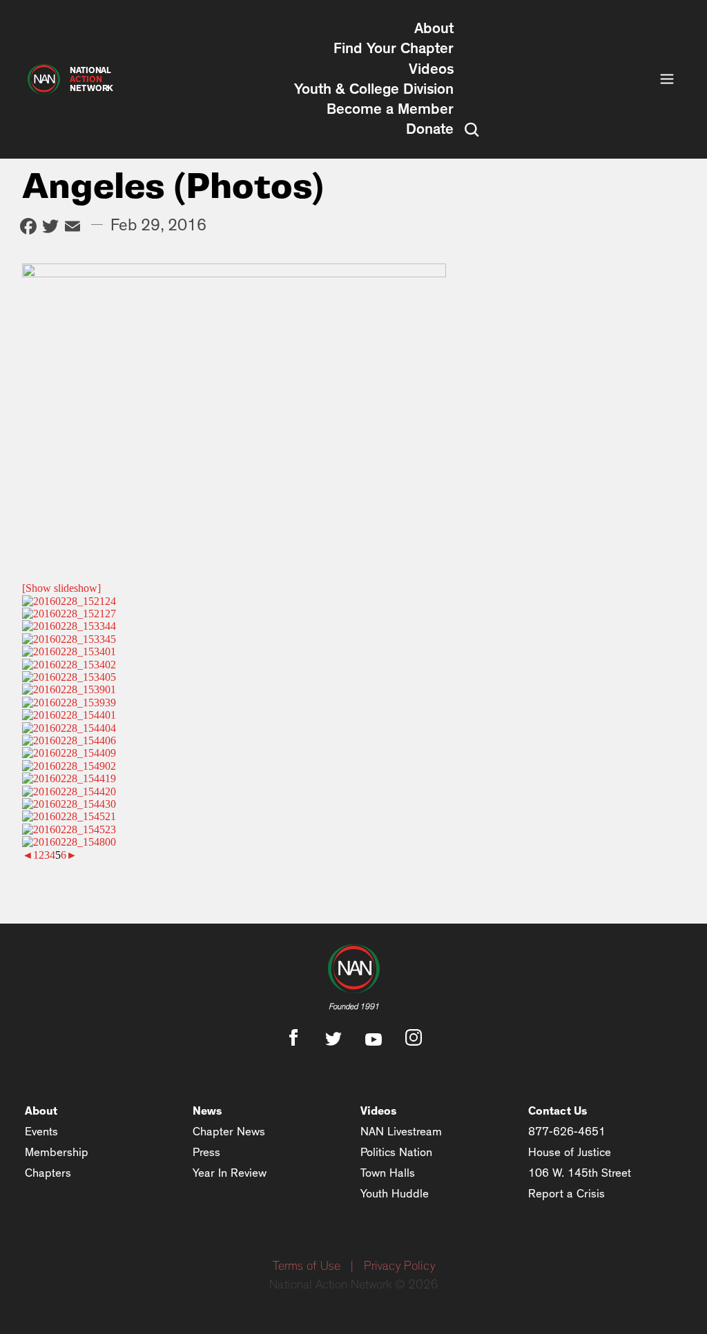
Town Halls (387, 1173)
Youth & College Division (374, 89)
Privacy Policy (399, 1266)
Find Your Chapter (393, 48)
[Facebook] (28, 228)
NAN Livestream (401, 1131)
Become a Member (390, 109)
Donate (430, 129)
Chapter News (229, 1131)
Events (41, 1131)
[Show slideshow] (61, 588)
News (207, 1111)
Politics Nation (396, 1152)
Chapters (48, 1173)
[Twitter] (50, 228)
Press (206, 1152)
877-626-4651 (567, 1131)
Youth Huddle (394, 1193)
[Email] (72, 228)
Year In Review (230, 1173)
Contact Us (558, 1111)
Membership (56, 1152)
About (434, 28)
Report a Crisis (566, 1193)
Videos (431, 69)
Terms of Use (306, 1266)
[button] (667, 79)
